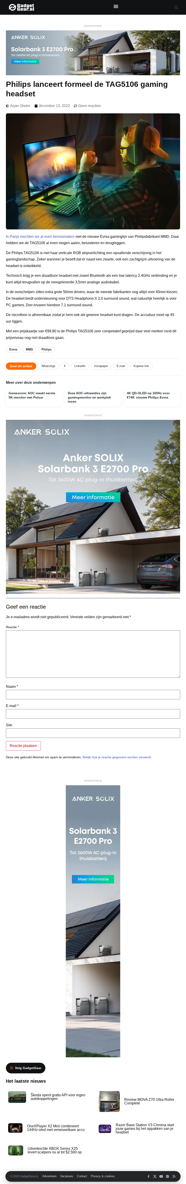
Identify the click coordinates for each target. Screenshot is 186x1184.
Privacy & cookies (103, 1176)
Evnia (13, 349)
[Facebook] (148, 1176)
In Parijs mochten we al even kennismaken (40, 236)
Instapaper (101, 366)
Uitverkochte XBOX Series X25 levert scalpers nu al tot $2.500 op (55, 1150)
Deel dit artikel (21, 366)
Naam (12, 686)
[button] (116, 6)
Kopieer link (141, 366)
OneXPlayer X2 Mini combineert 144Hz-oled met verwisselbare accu (56, 1128)
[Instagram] (167, 1176)
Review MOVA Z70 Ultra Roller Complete (149, 1101)
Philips (46, 349)
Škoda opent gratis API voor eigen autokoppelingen (58, 1097)
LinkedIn (80, 366)
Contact (82, 1176)
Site (9, 725)
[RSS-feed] (174, 1176)
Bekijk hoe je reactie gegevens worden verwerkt (117, 757)
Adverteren (49, 1176)
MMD (29, 349)
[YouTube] (161, 1176)
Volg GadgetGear (28, 1068)
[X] (155, 1176)
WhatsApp (48, 366)
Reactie (12, 627)
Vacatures (66, 1176)
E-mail (121, 366)
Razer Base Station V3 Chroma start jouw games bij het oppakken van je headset (145, 1128)
